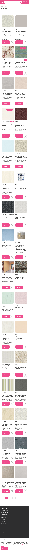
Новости (3, 521)
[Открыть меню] (2, 2)
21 (13, 497)
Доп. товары (4, 514)
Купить (6, 42)
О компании (4, 519)
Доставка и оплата (5, 527)
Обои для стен (4, 510)
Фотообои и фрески (5, 512)
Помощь (3, 533)
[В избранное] (12, 42)
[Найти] (20, 2)
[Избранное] (24, 2)
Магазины (3, 523)
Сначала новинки (6, 12)
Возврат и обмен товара (6, 532)
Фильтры (25, 12)
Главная (2, 6)
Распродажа (4, 508)
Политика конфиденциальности (8, 535)
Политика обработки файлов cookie (9, 537)
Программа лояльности (6, 529)
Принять (4, 548)
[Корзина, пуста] (26, 2)
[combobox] (11, 2)
